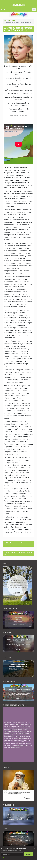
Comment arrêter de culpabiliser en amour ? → (18, 553)
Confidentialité (5, 858)
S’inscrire (28, 854)
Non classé (12, 20)
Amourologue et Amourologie (18, 2)
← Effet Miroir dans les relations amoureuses (15, 544)
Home (5, 20)
